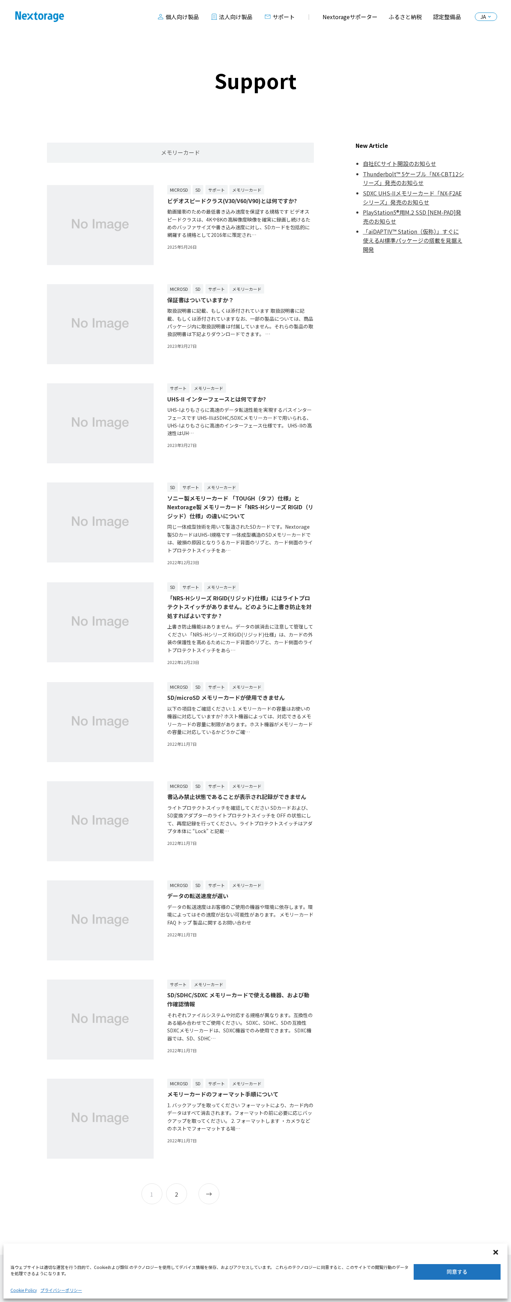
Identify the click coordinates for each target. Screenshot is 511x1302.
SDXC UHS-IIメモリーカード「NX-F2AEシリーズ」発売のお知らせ (412, 197)
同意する (457, 1271)
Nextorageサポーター (350, 17)
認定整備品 (447, 17)
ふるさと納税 (405, 17)
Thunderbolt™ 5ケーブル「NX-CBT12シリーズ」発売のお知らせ (413, 178)
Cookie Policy (23, 1290)
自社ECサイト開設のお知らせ (399, 163)
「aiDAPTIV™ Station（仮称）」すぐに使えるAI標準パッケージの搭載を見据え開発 (412, 240)
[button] (496, 1253)
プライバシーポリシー (61, 1290)
